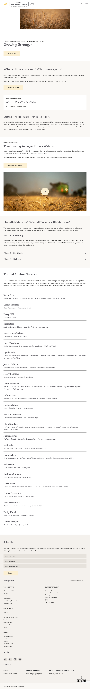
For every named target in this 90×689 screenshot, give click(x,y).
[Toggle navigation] (86, 4)
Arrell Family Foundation (11, 601)
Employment (7, 598)
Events (5, 627)
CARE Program (49, 602)
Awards (6, 612)
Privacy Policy (8, 603)
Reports (6, 641)
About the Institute (9, 591)
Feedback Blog (8, 646)
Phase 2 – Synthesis (13, 253)
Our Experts (7, 596)
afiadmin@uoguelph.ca (34, 674)
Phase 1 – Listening (13, 235)
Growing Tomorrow (51, 597)
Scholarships (7, 620)
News (5, 639)
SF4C (46, 600)
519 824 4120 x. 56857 (11, 674)
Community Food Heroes (11, 617)
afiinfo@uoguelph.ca (56, 674)
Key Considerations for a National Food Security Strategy (52, 593)
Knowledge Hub (8, 636)
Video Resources (9, 644)
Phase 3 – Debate (12, 259)
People (6, 593)
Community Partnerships (11, 625)
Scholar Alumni (8, 622)
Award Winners (8, 615)
